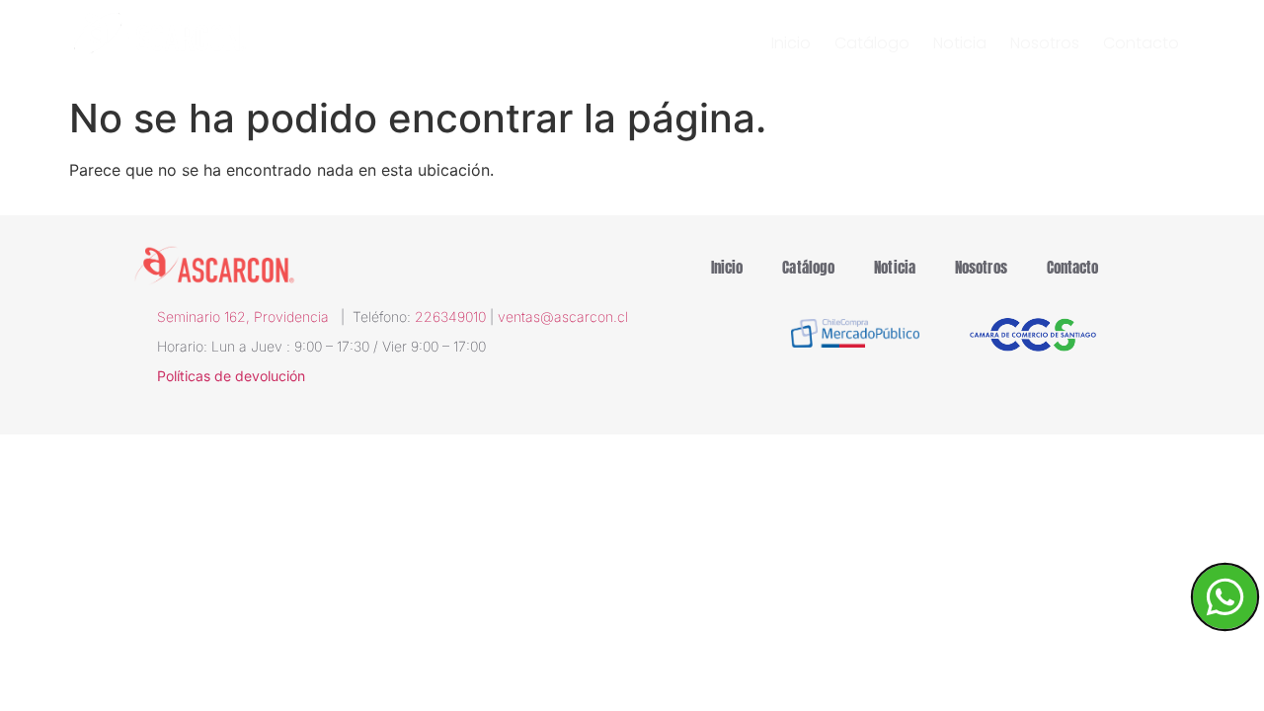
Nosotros (1044, 43)
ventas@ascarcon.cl (563, 316)
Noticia (960, 43)
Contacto (1141, 43)
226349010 (450, 316)
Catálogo (871, 43)
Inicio (791, 43)
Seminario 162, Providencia (249, 316)
